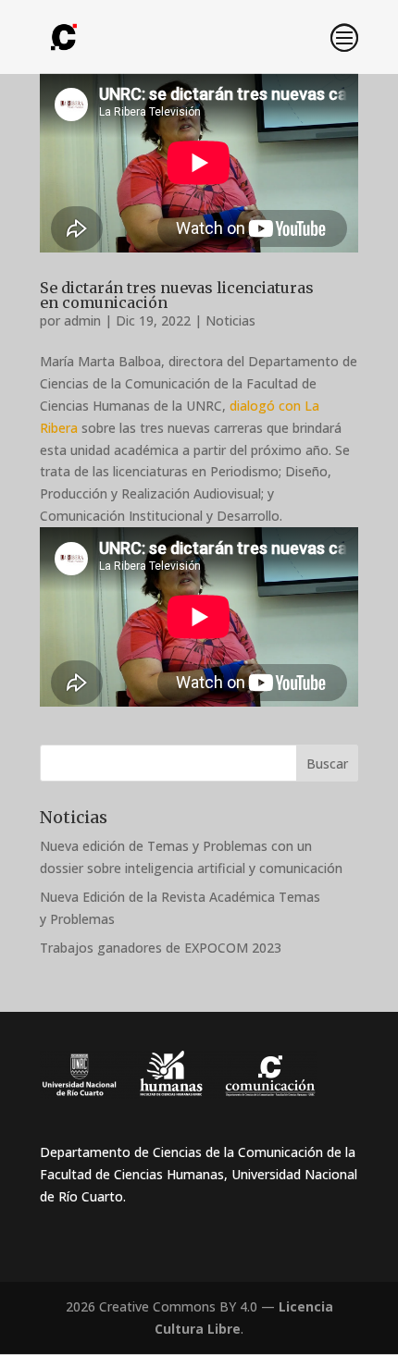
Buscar (327, 763)
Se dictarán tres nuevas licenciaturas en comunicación (177, 295)
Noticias (230, 320)
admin (82, 320)
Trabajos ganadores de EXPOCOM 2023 (160, 947)
